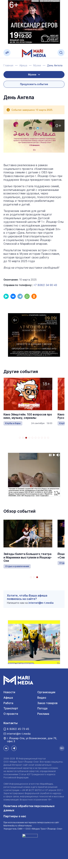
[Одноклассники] (34, 296)
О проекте (10, 713)
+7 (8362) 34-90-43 (45, 285)
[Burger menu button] (6, 52)
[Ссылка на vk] (6, 748)
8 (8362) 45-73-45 (18, 728)
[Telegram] (20, 296)
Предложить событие (34, 84)
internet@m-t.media (41, 602)
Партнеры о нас (14, 816)
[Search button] (61, 52)
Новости (9, 692)
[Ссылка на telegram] (14, 748)
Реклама (43, 713)
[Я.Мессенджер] (6, 296)
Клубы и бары (13, 423)
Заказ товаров (47, 703)
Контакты (10, 723)
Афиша (8, 697)
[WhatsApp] (27, 296)
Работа (8, 703)
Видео (41, 697)
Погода (42, 708)
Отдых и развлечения (17, 566)
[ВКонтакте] (13, 296)
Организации (46, 692)
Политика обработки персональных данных (29, 808)
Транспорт (10, 708)
